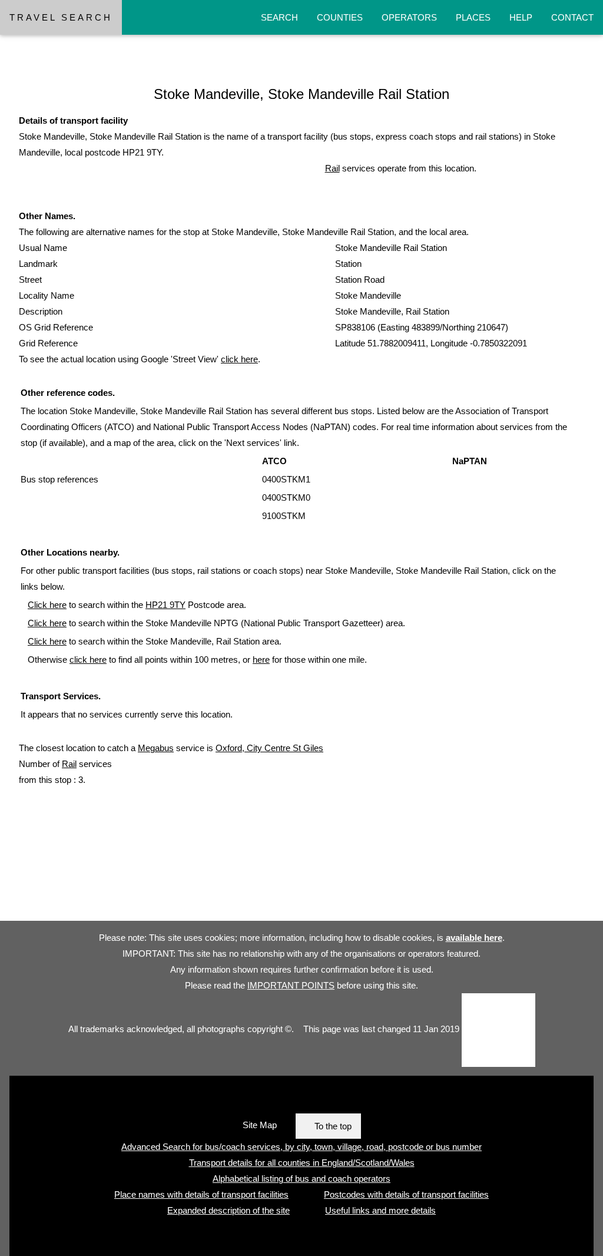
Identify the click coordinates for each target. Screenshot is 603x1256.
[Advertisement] (214, 889)
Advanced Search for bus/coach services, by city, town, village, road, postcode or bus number (301, 1147)
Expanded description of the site (228, 1210)
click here (239, 359)
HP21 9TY (165, 605)
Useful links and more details (380, 1210)
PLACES (473, 17)
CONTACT (572, 17)
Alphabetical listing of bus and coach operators (301, 1179)
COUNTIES (340, 17)
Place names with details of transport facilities (201, 1194)
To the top (333, 1126)
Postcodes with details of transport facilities (406, 1194)
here (261, 660)
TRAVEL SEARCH (60, 17)
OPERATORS (409, 17)
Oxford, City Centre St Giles (269, 748)
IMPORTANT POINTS (290, 985)
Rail (332, 168)
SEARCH (279, 17)
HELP (520, 17)
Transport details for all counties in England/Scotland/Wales (302, 1163)
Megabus (156, 748)
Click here (47, 605)
